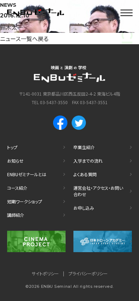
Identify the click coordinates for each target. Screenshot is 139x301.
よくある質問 (85, 174)
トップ (12, 147)
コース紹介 (17, 188)
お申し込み (83, 208)
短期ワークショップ (24, 201)
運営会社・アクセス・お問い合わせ (98, 191)
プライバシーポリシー (88, 273)
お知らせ (15, 161)
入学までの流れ (88, 161)
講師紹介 (15, 215)
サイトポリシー (45, 273)
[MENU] (126, 12)
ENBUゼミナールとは (26, 174)
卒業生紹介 (84, 147)
